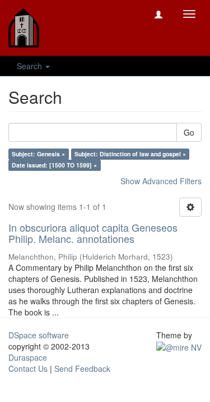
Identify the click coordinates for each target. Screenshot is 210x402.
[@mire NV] (179, 346)
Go (189, 132)
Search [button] (30, 65)
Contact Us (28, 368)
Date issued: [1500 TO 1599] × (54, 165)
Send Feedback (82, 368)
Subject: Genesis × (38, 154)
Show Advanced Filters (161, 180)
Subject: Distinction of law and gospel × (130, 154)
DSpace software (38, 335)
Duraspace (27, 357)
